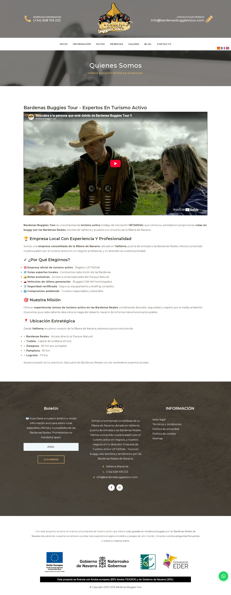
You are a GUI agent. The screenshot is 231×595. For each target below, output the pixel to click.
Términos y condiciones (167, 424)
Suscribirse (51, 459)
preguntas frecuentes (188, 536)
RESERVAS (116, 44)
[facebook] (111, 487)
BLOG (147, 44)
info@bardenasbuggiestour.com (117, 477)
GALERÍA (133, 44)
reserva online (121, 540)
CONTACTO (164, 44)
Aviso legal (159, 419)
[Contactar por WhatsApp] (223, 576)
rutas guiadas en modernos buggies (145, 531)
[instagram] (119, 487)
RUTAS (100, 44)
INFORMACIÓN (82, 44)
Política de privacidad (165, 429)
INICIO (64, 44)
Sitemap (157, 438)
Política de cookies (164, 433)
